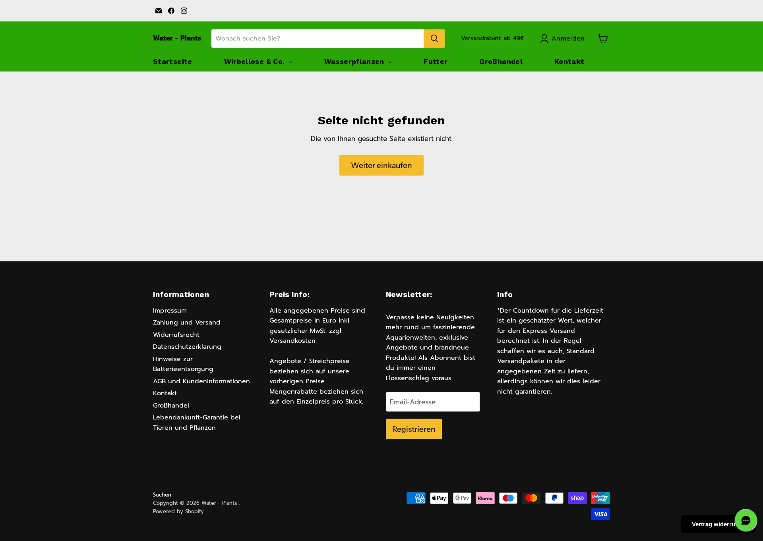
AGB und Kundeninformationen (201, 381)
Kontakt (165, 393)
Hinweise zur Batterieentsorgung (183, 364)
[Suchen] (434, 38)
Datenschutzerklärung (187, 347)
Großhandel (171, 405)
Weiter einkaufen (381, 165)
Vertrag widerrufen (718, 524)
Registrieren (414, 429)
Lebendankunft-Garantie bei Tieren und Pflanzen (196, 423)
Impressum (170, 310)
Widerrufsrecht (176, 335)
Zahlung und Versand (187, 322)
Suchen (162, 494)
